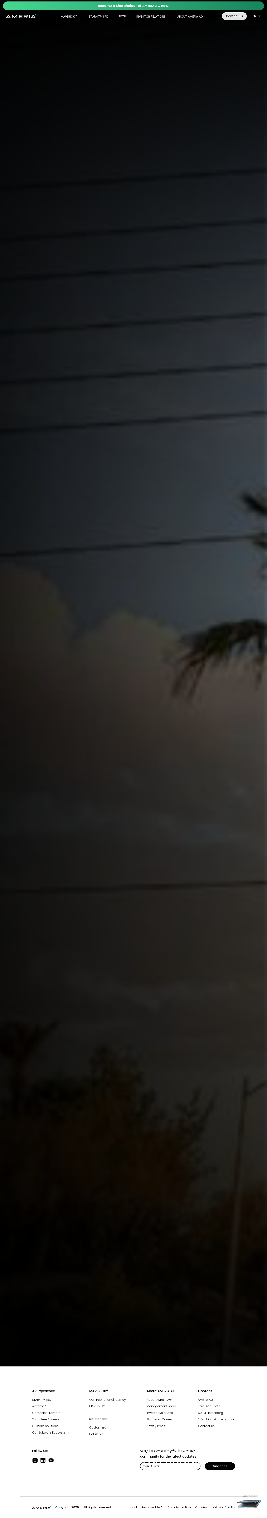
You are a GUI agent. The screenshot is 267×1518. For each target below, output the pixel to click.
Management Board (162, 1406)
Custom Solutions (45, 1426)
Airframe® (39, 1406)
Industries (96, 1434)
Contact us (234, 16)
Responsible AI (152, 1507)
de (259, 16)
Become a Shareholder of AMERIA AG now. (133, 5)
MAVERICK (69, 16)
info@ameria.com (221, 1419)
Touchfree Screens (46, 1419)
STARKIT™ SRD (98, 16)
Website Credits (223, 1507)
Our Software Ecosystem (50, 1432)
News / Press (156, 1426)
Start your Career (159, 1419)
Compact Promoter (47, 1413)
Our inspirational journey (107, 1400)
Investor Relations (160, 1413)
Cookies (201, 1507)
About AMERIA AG (159, 1400)
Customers (97, 1427)
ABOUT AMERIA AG (190, 16)
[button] (67, 16)
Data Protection (179, 1507)
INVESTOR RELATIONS (151, 16)
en (254, 16)
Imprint (132, 1507)
